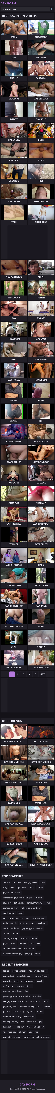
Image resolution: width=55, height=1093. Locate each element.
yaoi (48, 903)
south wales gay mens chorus (33, 923)
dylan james (8, 1027)
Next (42, 674)
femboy (22, 943)
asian (12, 887)
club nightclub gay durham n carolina (20, 938)
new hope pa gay (10, 1021)
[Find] (52, 9)
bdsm (20, 913)
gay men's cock (41, 976)
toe (22, 1021)
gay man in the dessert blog (15, 991)
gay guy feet (8, 976)
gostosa (6, 1011)
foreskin (47, 1006)
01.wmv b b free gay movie (25, 882)
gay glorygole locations (32, 928)
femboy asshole (10, 923)
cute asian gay (38, 918)
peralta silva (34, 943)
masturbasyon (27, 981)
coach (39, 981)
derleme (15, 928)
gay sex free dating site (13, 903)
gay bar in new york (11, 892)
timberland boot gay (12, 1016)
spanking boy (9, 913)
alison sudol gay (34, 1021)
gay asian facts (19, 971)
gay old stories (9, 943)
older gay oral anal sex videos (16, 918)
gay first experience (11, 1037)
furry (5, 887)
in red (40, 1011)
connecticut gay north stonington (18, 897)
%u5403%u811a (33, 1001)
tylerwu (30, 1011)
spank (5, 928)
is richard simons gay (12, 953)
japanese (22, 887)
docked (6, 971)
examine (37, 996)
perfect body (18, 1011)
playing (28, 953)
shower (22, 1032)
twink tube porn (24, 976)
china (42, 882)
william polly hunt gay (31, 908)
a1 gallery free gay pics (30, 1006)
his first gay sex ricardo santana (17, 986)
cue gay (20, 1027)
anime (15, 933)
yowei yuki (33, 1032)
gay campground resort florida (16, 996)
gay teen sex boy (10, 908)
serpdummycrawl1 (35, 903)
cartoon (6, 933)
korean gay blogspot (12, 948)
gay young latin (10, 1006)
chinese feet (29, 1016)
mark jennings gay (35, 1027)
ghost (37, 953)
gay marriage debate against (36, 1037)
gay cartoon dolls (10, 981)
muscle (39, 897)
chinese (6, 882)
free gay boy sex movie (13, 1001)
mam (46, 1001)
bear (32, 887)
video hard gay (9, 1032)
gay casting (29, 948)
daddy (40, 887)
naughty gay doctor (37, 971)
